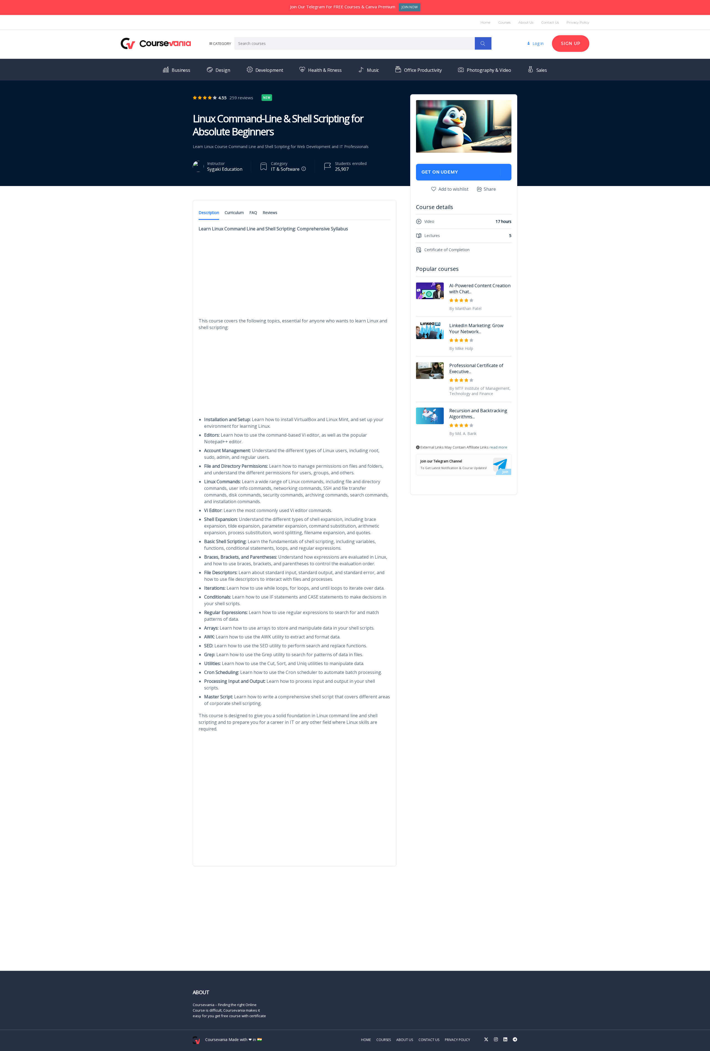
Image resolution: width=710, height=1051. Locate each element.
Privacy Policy (578, 22)
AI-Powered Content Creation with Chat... (480, 289)
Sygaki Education (224, 169)
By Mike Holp (461, 348)
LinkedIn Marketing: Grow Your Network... (476, 328)
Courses (504, 22)
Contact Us (550, 22)
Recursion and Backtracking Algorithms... (478, 414)
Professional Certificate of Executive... (476, 368)
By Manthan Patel (465, 308)
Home (485, 22)
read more (498, 447)
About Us (525, 22)
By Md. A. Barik (462, 433)
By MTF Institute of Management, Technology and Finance (480, 391)
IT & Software (285, 169)
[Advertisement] (294, 276)
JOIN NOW (410, 7)
